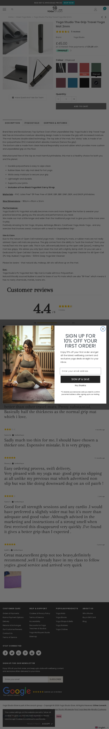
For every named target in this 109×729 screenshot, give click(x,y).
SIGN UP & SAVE (80, 379)
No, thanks (80, 385)
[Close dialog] (103, 329)
